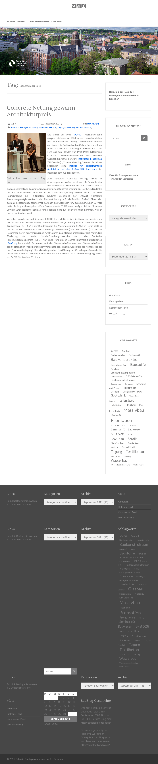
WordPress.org (117, 313)
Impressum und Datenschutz (46, 21)
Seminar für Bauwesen (126, 429)
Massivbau (43, 127)
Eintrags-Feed (116, 301)
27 (50, 713)
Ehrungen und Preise (28, 127)
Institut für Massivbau (90, 158)
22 (59, 709)
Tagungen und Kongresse (68, 127)
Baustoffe (15, 127)
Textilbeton (135, 451)
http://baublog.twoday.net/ (95, 744)
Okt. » (55, 723)
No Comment (93, 123)
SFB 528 (52, 127)
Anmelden (114, 294)
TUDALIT (77, 134)
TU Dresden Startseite (121, 178)
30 (64, 713)
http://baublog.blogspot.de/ (96, 722)
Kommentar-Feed (118, 307)
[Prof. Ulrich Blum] (26, 153)
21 (55, 709)
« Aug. (47, 723)
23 (64, 709)
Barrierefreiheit (16, 21)
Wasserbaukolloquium (120, 465)
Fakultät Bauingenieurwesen (124, 175)
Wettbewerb (85, 127)
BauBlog (12, 243)
